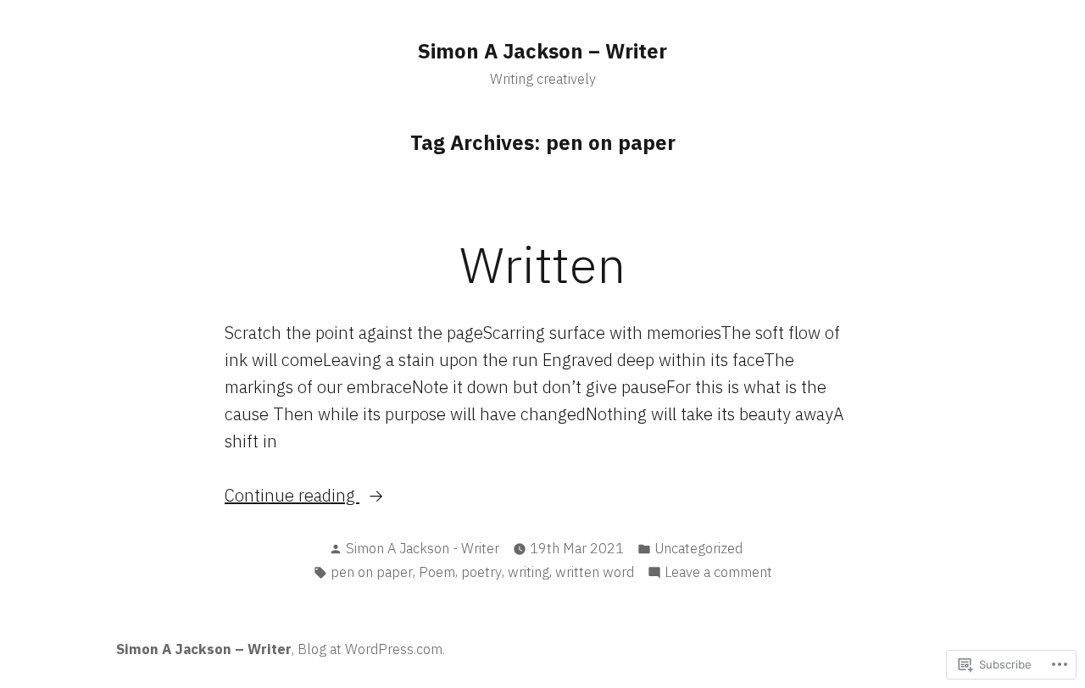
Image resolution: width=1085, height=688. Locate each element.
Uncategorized (698, 548)
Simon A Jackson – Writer (542, 50)
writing (528, 572)
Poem (437, 572)
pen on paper (372, 572)
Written (542, 264)
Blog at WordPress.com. (371, 649)
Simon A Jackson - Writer (422, 548)
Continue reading (292, 495)
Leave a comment (718, 573)
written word (594, 572)
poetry (481, 572)
